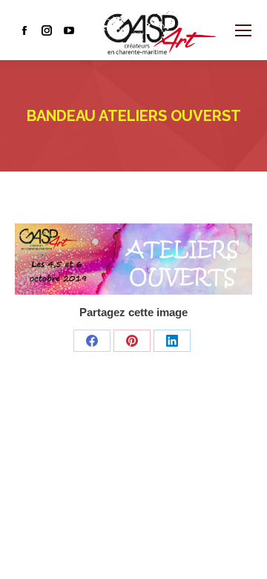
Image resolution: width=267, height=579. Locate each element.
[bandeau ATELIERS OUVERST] (133, 259)
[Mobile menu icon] (243, 30)
